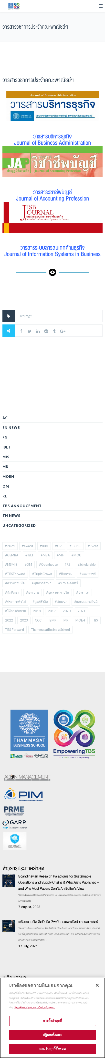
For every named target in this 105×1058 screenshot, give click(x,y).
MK (5, 467)
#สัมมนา (61, 602)
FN (5, 437)
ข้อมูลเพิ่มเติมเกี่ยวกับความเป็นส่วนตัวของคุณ (34, 1008)
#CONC (75, 546)
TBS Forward (14, 630)
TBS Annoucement (22, 506)
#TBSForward (15, 574)
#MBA (45, 555)
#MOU (76, 555)
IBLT (6, 447)
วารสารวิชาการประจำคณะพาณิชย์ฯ (38, 80)
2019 (52, 611)
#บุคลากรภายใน (57, 592)
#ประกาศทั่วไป (15, 602)
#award (27, 546)
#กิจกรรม (66, 574)
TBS (95, 620)
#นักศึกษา (12, 592)
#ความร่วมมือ (15, 583)
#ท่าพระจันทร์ (68, 583)
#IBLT (29, 555)
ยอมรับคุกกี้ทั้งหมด (52, 1049)
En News (11, 428)
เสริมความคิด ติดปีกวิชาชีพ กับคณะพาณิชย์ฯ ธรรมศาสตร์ (58, 922)
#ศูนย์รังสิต (40, 602)
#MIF (60, 555)
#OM (28, 564)
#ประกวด (82, 592)
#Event (93, 546)
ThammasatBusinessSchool (50, 630)
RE (4, 496)
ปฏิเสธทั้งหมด (52, 1035)
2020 (67, 611)
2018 (37, 611)
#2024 (10, 546)
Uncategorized (19, 525)
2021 (81, 611)
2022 (9, 620)
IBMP (52, 620)
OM (5, 486)
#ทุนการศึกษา (41, 583)
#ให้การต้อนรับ (15, 611)
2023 (24, 620)
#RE (67, 564)
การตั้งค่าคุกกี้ (52, 1021)
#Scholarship (86, 564)
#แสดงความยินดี (85, 602)
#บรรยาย (32, 592)
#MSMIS (11, 564)
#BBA (44, 546)
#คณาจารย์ (88, 574)
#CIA (59, 546)
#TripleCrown (42, 574)
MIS (6, 457)
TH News (11, 516)
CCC (38, 620)
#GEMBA (11, 555)
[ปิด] (97, 985)
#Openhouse (48, 564)
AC (5, 418)
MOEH (8, 476)
